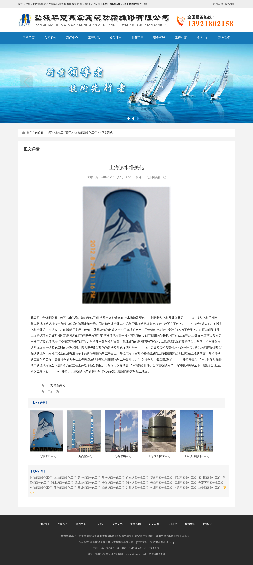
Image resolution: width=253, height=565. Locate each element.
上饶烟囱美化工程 (209, 487)
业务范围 (137, 37)
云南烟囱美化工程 (161, 482)
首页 (49, 132)
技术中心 (203, 37)
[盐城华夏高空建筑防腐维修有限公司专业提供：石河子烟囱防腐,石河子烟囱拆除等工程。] (126, 25)
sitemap (170, 542)
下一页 (226, 81)
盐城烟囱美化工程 (89, 487)
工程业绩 (181, 37)
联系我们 (230, 3)
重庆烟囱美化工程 (113, 477)
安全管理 (159, 37)
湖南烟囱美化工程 (137, 482)
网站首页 (29, 37)
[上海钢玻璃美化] (121, 431)
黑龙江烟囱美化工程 (87, 482)
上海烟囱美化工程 (86, 132)
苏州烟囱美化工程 (161, 487)
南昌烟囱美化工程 (185, 487)
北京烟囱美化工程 (41, 477)
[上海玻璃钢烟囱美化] (196, 431)
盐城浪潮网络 (158, 542)
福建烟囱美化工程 (161, 477)
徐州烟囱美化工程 (65, 487)
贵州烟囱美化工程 (185, 482)
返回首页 (218, 3)
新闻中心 (72, 37)
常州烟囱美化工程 (137, 487)
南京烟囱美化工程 (41, 487)
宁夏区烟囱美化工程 (210, 482)
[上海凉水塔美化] (46, 431)
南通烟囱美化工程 (113, 487)
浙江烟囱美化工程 (185, 477)
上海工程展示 (63, 132)
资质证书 (116, 37)
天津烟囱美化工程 (89, 477)
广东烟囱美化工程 (137, 477)
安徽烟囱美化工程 (113, 482)
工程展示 (94, 37)
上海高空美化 (56, 385)
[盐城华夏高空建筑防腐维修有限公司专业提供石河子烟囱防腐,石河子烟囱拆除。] (126, 83)
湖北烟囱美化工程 (62, 482)
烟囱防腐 (51, 317)
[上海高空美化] (84, 431)
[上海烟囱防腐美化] (159, 431)
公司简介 (50, 37)
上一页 (26, 81)
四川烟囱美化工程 (209, 477)
